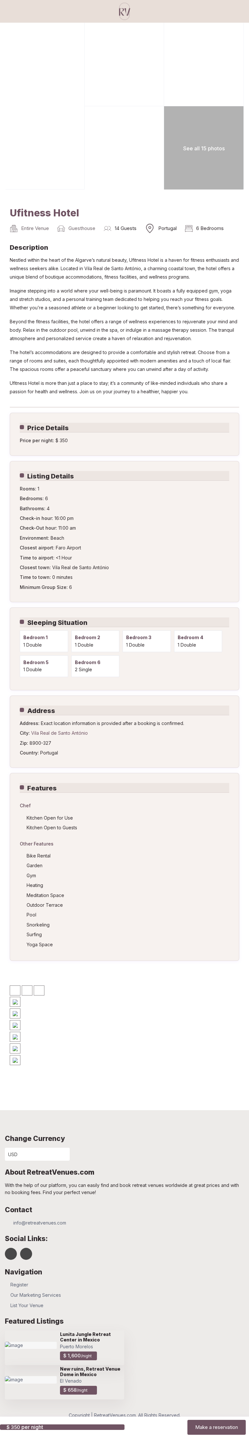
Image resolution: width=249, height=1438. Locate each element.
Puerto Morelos (76, 1346)
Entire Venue (35, 228)
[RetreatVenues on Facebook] (11, 1254)
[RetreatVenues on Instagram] (26, 1254)
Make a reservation (216, 1427)
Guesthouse (81, 228)
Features (42, 788)
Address (41, 711)
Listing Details (50, 476)
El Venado (71, 1381)
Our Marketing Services (35, 1295)
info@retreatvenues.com (39, 1222)
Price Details (48, 428)
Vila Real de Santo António (59, 733)
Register (19, 1284)
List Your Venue (26, 1305)
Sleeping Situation (57, 623)
